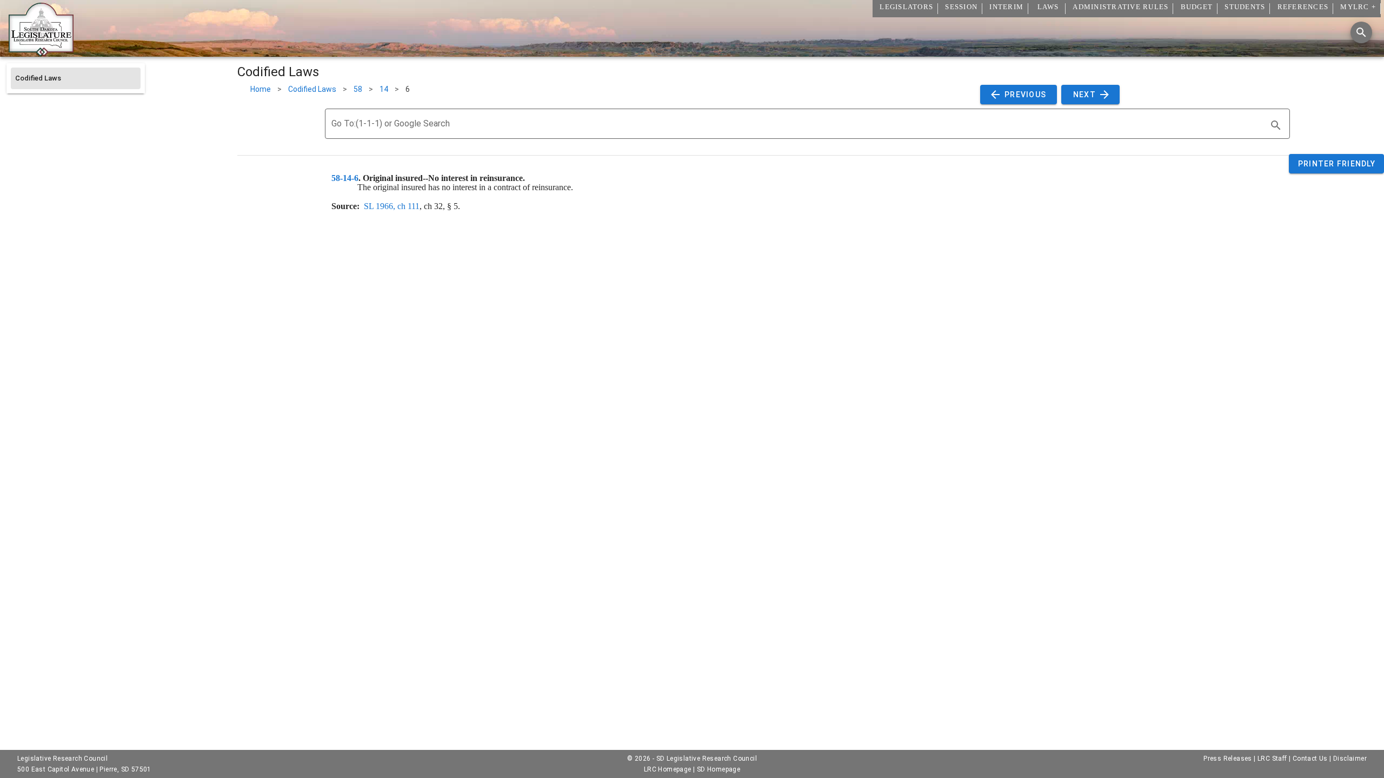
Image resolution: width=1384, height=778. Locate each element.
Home (260, 89)
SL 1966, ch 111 (392, 206)
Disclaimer (1350, 758)
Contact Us (1310, 758)
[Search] (1361, 32)
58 (358, 89)
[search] (1275, 125)
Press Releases (1227, 758)
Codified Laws (312, 89)
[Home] (41, 52)
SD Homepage (718, 769)
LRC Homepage (667, 769)
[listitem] (76, 78)
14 (384, 89)
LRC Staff (1272, 758)
